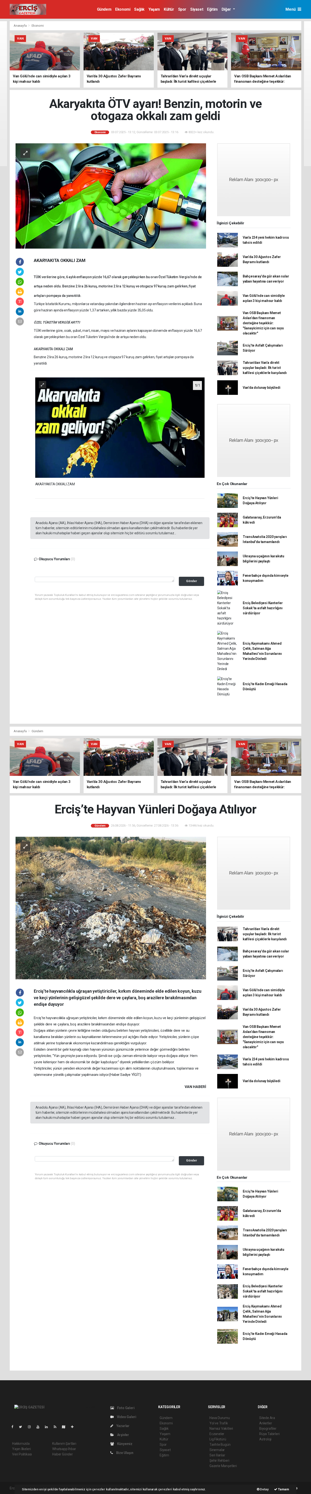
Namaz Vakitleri (221, 1428)
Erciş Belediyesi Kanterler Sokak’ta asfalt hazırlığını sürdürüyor (263, 608)
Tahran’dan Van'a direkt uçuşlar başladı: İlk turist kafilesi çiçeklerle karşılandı (265, 368)
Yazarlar (123, 1426)
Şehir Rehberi (219, 1460)
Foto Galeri (125, 1408)
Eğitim (212, 9)
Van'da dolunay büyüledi (261, 388)
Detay (264, 1489)
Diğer (227, 9)
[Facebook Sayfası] (14, 1427)
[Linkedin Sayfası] (48, 1427)
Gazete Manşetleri (223, 1466)
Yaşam (154, 9)
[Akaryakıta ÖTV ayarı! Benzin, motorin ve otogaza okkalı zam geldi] (111, 195)
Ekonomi (122, 9)
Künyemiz (124, 1444)
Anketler (265, 1423)
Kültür (169, 9)
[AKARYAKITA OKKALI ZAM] (120, 427)
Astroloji (265, 1439)
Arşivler (122, 1435)
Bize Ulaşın (124, 1453)
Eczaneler (216, 1434)
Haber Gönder (62, 1454)
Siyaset (196, 9)
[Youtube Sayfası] (39, 1427)
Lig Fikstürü (217, 1439)
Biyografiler (267, 1428)
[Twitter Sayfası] (22, 1427)
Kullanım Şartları (64, 1443)
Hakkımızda (21, 1443)
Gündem (104, 9)
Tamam (283, 1489)
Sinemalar (217, 1450)
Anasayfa (20, 25)
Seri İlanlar (217, 1455)
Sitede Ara (267, 1418)
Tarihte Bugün (220, 1444)
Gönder (191, 581)
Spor (182, 9)
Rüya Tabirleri (269, 1434)
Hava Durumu (219, 1418)
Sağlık (139, 9)
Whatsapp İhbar (64, 1449)
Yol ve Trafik (218, 1423)
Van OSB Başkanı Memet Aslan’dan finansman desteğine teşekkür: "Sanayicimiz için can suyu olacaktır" (263, 323)
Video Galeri (126, 1417)
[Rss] (57, 1427)
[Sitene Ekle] (74, 1427)
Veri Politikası (22, 1454)
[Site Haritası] (65, 1427)
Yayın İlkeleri (21, 1449)
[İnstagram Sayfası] (31, 1427)
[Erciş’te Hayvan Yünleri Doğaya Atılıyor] (111, 908)
